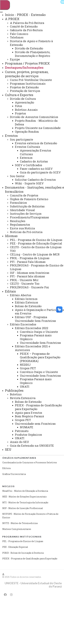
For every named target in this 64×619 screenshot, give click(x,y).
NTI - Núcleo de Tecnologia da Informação (25, 502)
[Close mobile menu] (1, 12)
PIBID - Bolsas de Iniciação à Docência (23, 552)
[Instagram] (11, 594)
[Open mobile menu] (5, 5)
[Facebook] (5, 594)
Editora (6, 468)
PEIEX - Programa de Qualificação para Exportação (29, 558)
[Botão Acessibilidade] (62, 2)
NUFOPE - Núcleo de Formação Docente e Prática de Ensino (30, 515)
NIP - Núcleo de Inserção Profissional (22, 508)
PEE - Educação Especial (15, 546)
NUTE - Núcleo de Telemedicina (20, 523)
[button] (3, 574)
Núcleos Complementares (16, 529)
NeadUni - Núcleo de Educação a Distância (25, 490)
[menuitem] (25, 15)
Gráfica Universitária (14, 474)
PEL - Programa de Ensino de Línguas (22, 541)
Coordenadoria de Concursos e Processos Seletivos (29, 462)
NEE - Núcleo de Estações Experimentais (24, 496)
